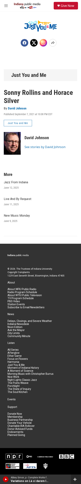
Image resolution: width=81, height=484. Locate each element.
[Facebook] (24, 43)
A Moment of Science (20, 370)
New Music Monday (17, 215)
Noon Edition (15, 327)
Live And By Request (17, 199)
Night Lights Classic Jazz (22, 380)
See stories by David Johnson (45, 147)
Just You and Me (28, 75)
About (11, 282)
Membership (15, 416)
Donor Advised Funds (20, 429)
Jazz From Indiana (16, 182)
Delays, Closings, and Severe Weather (30, 321)
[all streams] (76, 479)
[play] (5, 479)
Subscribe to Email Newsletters (26, 307)
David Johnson (17, 108)
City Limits (14, 333)
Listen (11, 343)
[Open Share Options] (53, 43)
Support (12, 407)
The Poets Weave (18, 383)
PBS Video (14, 301)
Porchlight (14, 386)
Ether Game (15, 355)
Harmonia (13, 362)
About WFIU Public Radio (22, 289)
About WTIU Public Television (25, 295)
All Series (13, 349)
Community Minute (19, 336)
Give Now (67, 5)
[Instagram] (43, 43)
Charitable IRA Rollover (21, 426)
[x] (34, 43)
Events (12, 399)
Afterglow (14, 352)
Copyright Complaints (19, 272)
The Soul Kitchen (18, 392)
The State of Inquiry (19, 389)
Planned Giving (16, 435)
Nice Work (13, 376)
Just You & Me (16, 365)
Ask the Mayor (16, 330)
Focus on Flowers (18, 359)
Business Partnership (20, 419)
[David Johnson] (12, 143)
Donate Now (15, 413)
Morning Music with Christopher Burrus (30, 373)
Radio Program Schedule (22, 292)
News (11, 314)
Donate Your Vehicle (20, 423)
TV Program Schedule (21, 298)
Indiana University (43, 269)
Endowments (15, 432)
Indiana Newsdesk (18, 324)
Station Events (16, 304)
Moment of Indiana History (23, 367)
